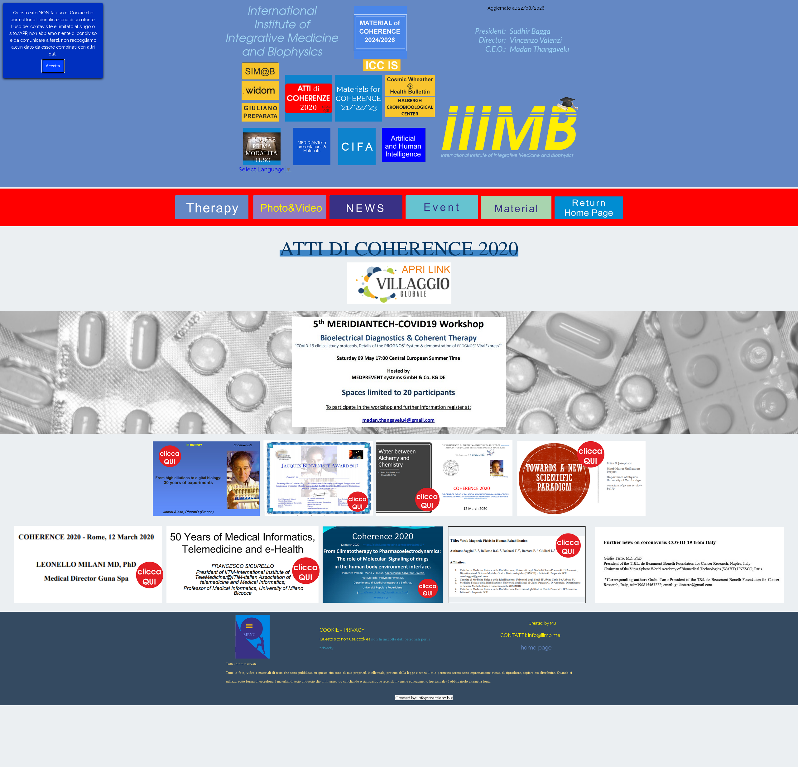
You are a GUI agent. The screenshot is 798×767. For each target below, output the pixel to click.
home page (536, 647)
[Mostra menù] (249, 625)
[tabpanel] (515, 7)
